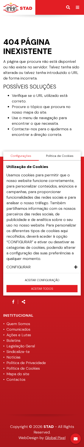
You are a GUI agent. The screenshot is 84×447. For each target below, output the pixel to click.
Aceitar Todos (42, 289)
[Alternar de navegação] (77, 7)
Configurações (21, 156)
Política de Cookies (23, 368)
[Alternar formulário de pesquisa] (68, 7)
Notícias (13, 357)
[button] (42, 267)
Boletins (13, 340)
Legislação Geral (20, 346)
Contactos (15, 379)
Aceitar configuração (42, 280)
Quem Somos (18, 323)
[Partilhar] (23, 302)
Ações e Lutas (18, 335)
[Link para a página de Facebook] (13, 302)
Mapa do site (17, 373)
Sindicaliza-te (18, 351)
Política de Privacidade (26, 362)
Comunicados (18, 329)
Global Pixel (55, 437)
